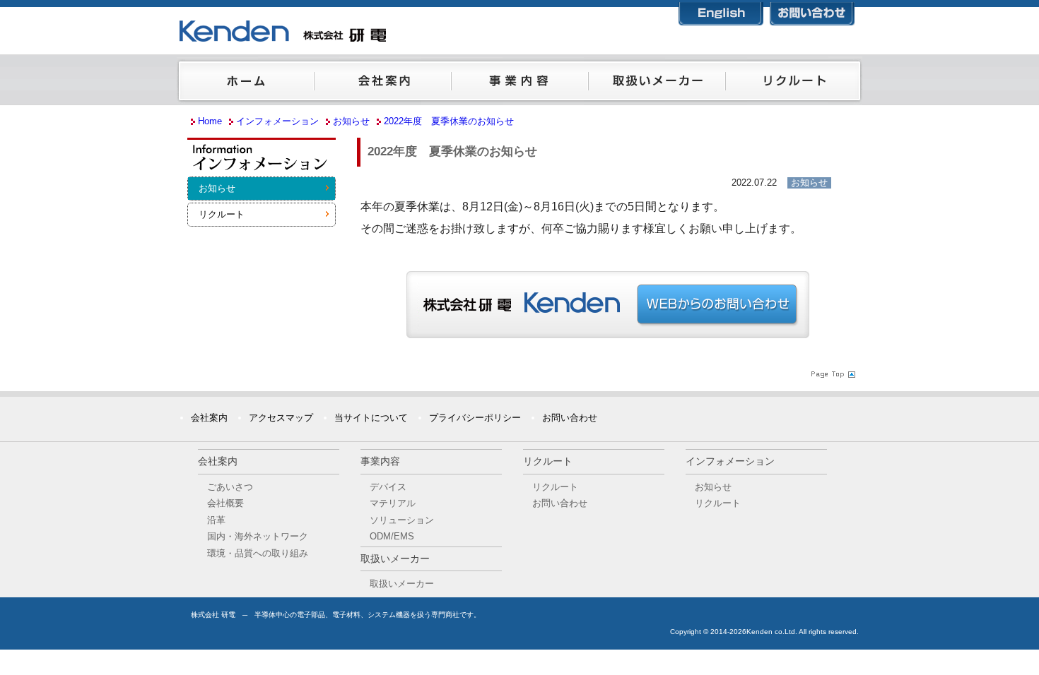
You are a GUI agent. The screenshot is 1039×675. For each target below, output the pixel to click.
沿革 (216, 520)
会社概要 (225, 503)
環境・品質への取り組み (257, 553)
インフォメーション (261, 161)
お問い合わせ (812, 11)
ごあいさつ (230, 487)
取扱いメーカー (656, 84)
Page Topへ (832, 373)
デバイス (388, 487)
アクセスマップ (281, 417)
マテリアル (393, 503)
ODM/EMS (392, 536)
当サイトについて (371, 417)
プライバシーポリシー (475, 417)
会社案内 (382, 84)
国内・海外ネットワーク (257, 536)
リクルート (793, 84)
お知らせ (217, 188)
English (721, 11)
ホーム (245, 84)
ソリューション (402, 520)
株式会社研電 (353, 31)
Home (210, 121)
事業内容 (519, 84)
